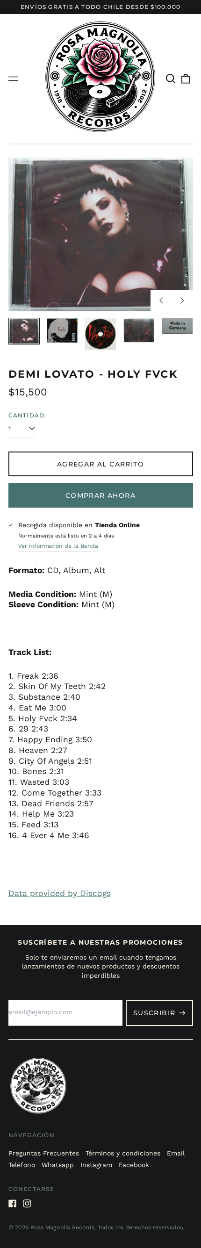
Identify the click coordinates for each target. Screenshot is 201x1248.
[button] (171, 79)
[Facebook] (12, 1203)
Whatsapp (58, 1165)
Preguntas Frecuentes (43, 1153)
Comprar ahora (100, 495)
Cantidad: (27, 415)
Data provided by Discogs (59, 893)
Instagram (96, 1165)
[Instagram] (27, 1203)
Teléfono (21, 1165)
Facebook (134, 1165)
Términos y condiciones (123, 1153)
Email (176, 1153)
